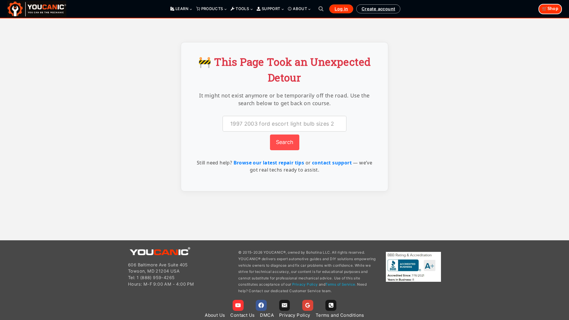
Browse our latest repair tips (269, 162)
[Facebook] (261, 305)
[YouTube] (238, 305)
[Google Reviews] (307, 305)
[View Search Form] (321, 9)
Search (284, 142)
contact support (332, 162)
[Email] (284, 305)
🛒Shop (550, 8)
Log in (341, 8)
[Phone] (330, 305)
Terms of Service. (340, 284)
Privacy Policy (305, 284)
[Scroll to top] (561, 287)
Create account (378, 8)
